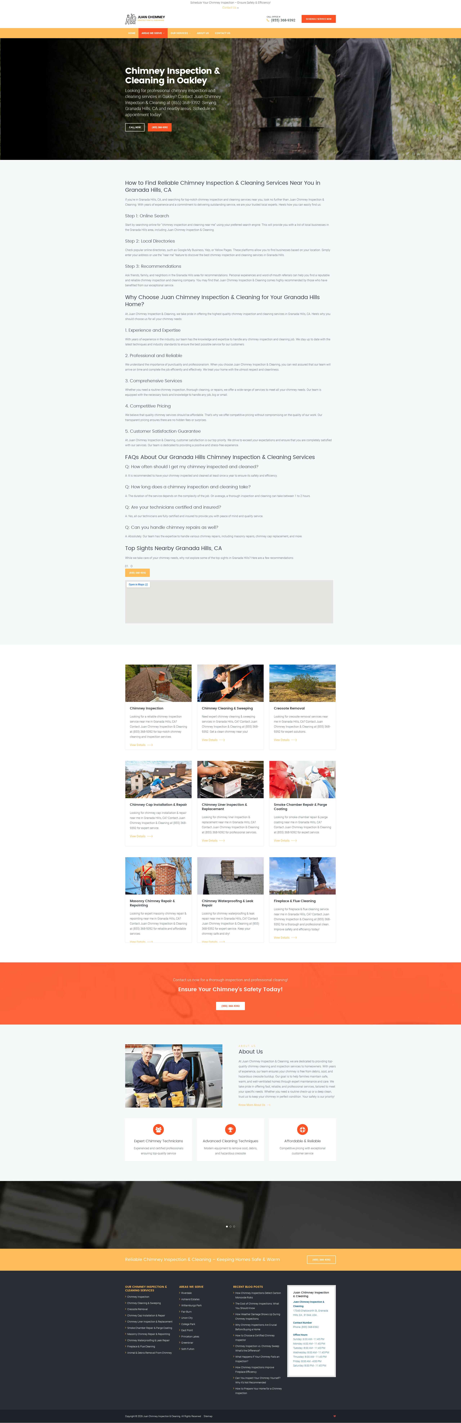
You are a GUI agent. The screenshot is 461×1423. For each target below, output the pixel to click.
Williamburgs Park (191, 1305)
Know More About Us (252, 1105)
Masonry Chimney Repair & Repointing (148, 1334)
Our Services (179, 33)
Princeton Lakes (190, 1336)
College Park (188, 1324)
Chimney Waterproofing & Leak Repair (148, 1340)
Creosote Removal (137, 1309)
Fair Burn (186, 1311)
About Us (203, 33)
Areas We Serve (152, 33)
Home (131, 33)
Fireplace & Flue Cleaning (141, 1346)
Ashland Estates (190, 1299)
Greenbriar (187, 1342)
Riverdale (186, 1293)
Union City (187, 1317)
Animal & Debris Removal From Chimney (149, 1352)
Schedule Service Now (319, 18)
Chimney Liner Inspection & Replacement (150, 1321)
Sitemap (208, 1416)
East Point (187, 1330)
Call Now (135, 127)
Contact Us (229, 8)
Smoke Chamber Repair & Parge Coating (149, 1328)
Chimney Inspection (138, 1296)
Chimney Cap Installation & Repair (146, 1315)
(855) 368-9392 (283, 20)
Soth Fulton (187, 1349)
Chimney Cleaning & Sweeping (144, 1303)
